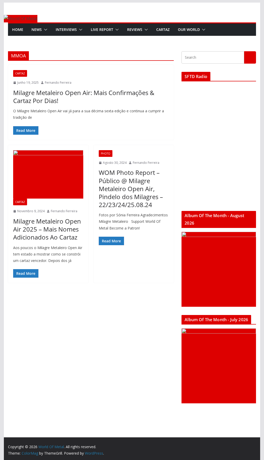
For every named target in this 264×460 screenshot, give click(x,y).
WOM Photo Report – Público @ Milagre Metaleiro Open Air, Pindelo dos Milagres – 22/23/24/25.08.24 (131, 188)
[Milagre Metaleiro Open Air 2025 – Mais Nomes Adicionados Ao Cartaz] (48, 174)
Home (17, 29)
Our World (189, 29)
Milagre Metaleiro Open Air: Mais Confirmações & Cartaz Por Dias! (83, 96)
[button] (44, 29)
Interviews (66, 29)
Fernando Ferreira (58, 82)
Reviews (134, 29)
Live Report (102, 29)
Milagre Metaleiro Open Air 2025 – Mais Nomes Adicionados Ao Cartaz (47, 229)
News (36, 29)
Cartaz (163, 29)
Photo (105, 153)
